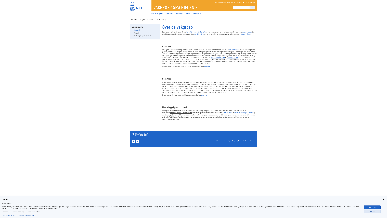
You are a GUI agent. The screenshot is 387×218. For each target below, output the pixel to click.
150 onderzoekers (234, 50)
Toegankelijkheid (236, 141)
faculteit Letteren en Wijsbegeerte (196, 32)
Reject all (372, 211)
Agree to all (372, 207)
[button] (196, 14)
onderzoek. (207, 66)
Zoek (252, 7)
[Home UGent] (136, 5)
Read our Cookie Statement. (26, 215)
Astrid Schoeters (199, 34)
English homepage (250, 2)
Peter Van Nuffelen (245, 34)
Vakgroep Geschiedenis (146, 19)
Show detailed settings (8, 215)
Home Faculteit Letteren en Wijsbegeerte (225, 2)
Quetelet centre (227, 113)
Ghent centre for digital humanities (244, 113)
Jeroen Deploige (247, 32)
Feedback (204, 141)
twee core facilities (232, 57)
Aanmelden (239, 2)
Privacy (210, 141)
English (5, 199)
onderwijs (204, 95)
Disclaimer (217, 141)
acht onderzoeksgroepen (218, 57)
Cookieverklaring (226, 141)
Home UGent (133, 19)
